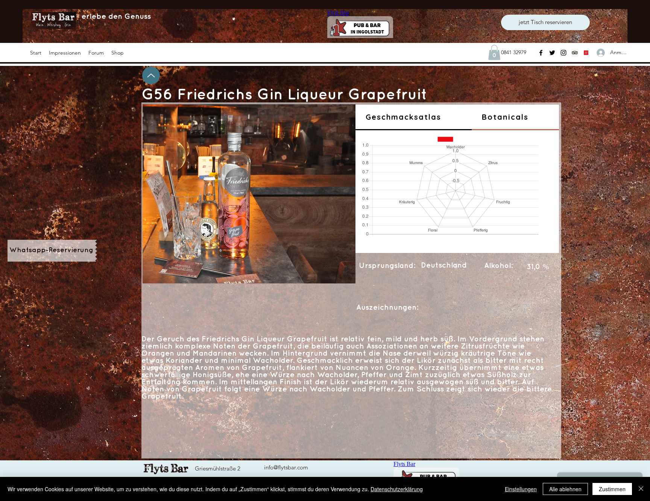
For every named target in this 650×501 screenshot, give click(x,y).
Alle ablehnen (565, 489)
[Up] (151, 75)
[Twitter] (552, 52)
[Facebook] (541, 52)
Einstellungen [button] (521, 489)
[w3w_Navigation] (586, 52)
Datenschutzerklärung (397, 489)
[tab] (413, 117)
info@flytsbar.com (286, 467)
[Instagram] (563, 52)
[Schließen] (640, 489)
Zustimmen (612, 489)
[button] (65, 52)
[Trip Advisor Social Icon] (575, 52)
